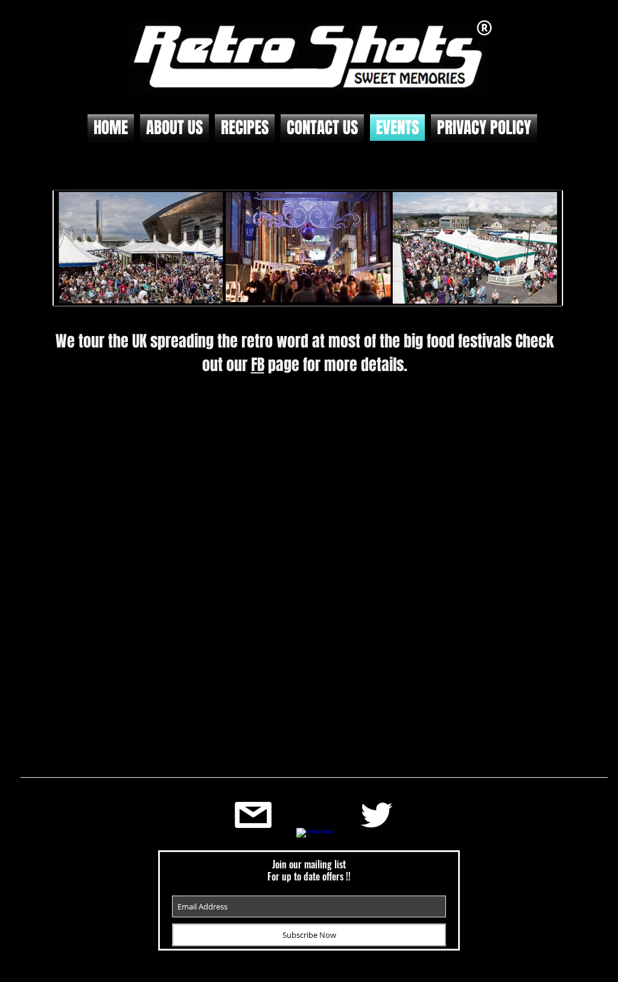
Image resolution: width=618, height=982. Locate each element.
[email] (253, 814)
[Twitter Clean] (376, 814)
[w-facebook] (314, 846)
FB (257, 364)
